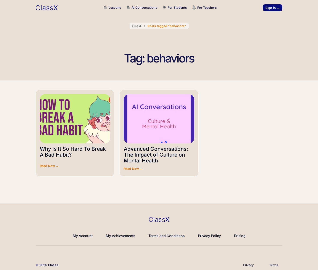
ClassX (137, 26)
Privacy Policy (209, 236)
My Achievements (120, 236)
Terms (273, 265)
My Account (83, 236)
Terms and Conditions (166, 236)
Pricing (240, 236)
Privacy (248, 265)
